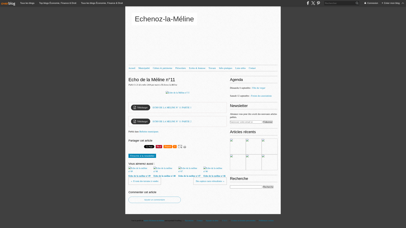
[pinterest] (318, 3)
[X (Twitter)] (313, 3)
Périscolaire (180, 68)
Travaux (212, 68)
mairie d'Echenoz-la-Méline (154, 220)
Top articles (189, 220)
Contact (252, 68)
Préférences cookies (266, 220)
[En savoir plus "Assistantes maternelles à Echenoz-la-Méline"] (238, 146)
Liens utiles (240, 68)
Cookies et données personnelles (243, 220)
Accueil (131, 68)
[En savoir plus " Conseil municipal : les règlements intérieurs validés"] (254, 162)
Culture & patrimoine (162, 68)
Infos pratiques (225, 68)
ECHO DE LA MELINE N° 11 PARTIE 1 (172, 107)
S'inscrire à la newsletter (142, 156)
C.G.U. (225, 220)
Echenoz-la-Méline (164, 19)
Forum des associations (261, 95)
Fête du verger (258, 87)
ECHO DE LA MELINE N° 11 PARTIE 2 (172, 121)
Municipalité (144, 68)
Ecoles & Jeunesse (197, 68)
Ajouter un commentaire (154, 200)
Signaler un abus (212, 220)
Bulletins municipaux (148, 131)
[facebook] (308, 3)
